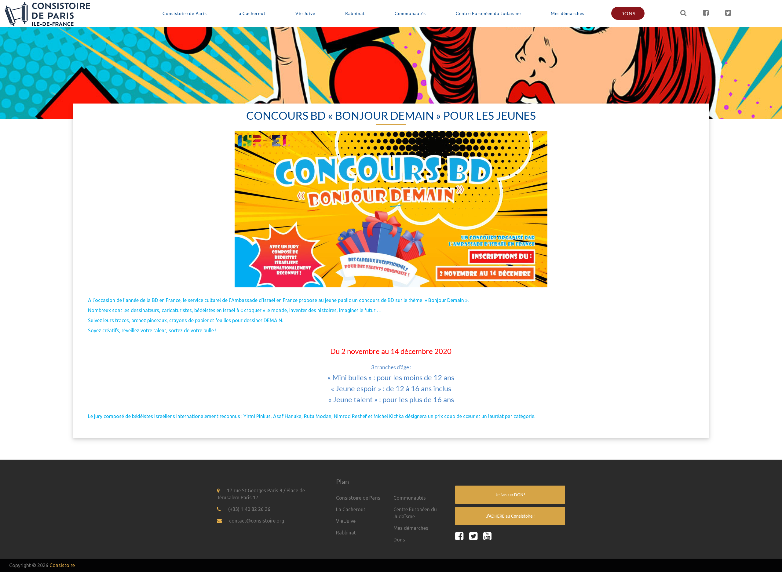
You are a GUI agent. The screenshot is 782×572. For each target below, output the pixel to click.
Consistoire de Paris (185, 13)
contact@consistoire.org (256, 520)
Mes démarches (567, 13)
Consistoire (62, 565)
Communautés (410, 13)
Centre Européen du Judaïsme (488, 13)
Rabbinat (355, 13)
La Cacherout (250, 13)
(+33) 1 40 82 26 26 (249, 509)
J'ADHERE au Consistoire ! (510, 516)
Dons (627, 13)
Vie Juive (305, 13)
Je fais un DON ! (510, 494)
